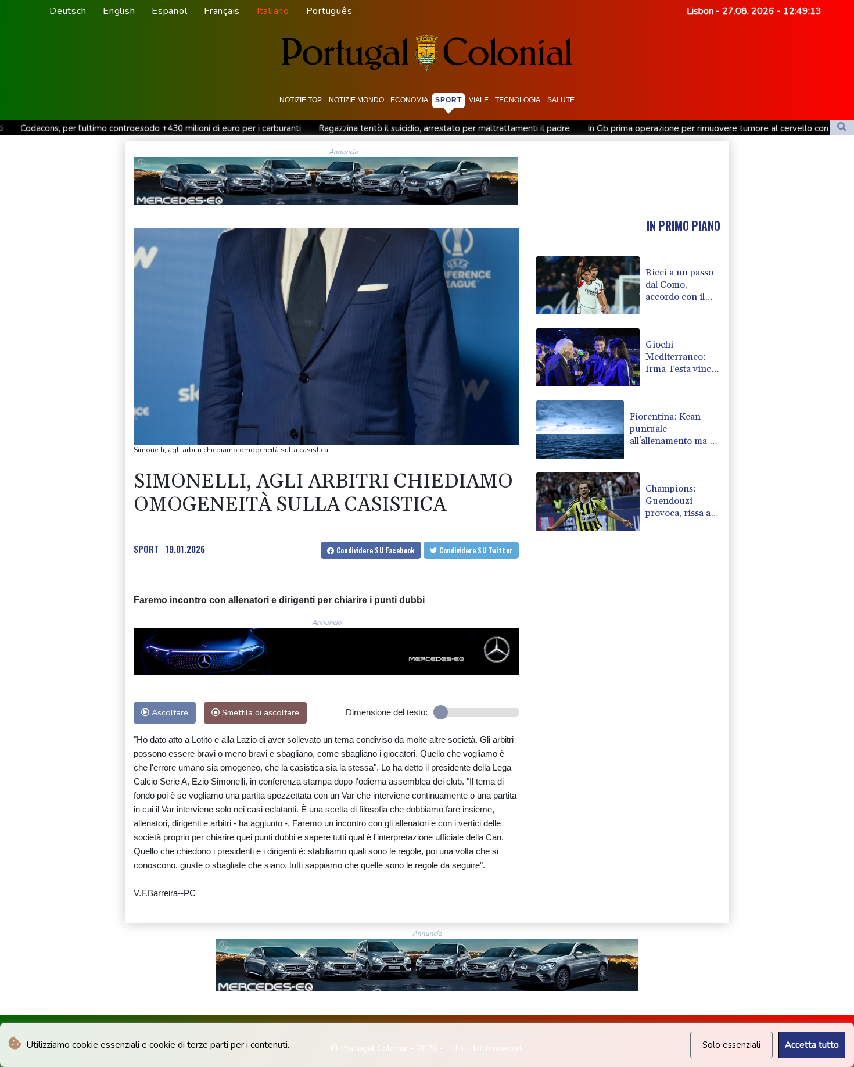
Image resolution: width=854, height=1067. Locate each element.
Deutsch (67, 11)
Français (222, 11)
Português (329, 11)
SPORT (146, 548)
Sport (448, 100)
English (119, 11)
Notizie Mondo (356, 100)
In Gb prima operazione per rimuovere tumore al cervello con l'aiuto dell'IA (655, 128)
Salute (561, 100)
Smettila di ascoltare (259, 712)
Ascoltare (168, 712)
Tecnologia (517, 100)
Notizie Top (300, 100)
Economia (409, 100)
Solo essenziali (731, 1045)
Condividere (374, 550)
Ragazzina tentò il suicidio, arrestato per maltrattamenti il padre (364, 128)
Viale (479, 100)
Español (169, 11)
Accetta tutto (812, 1045)
